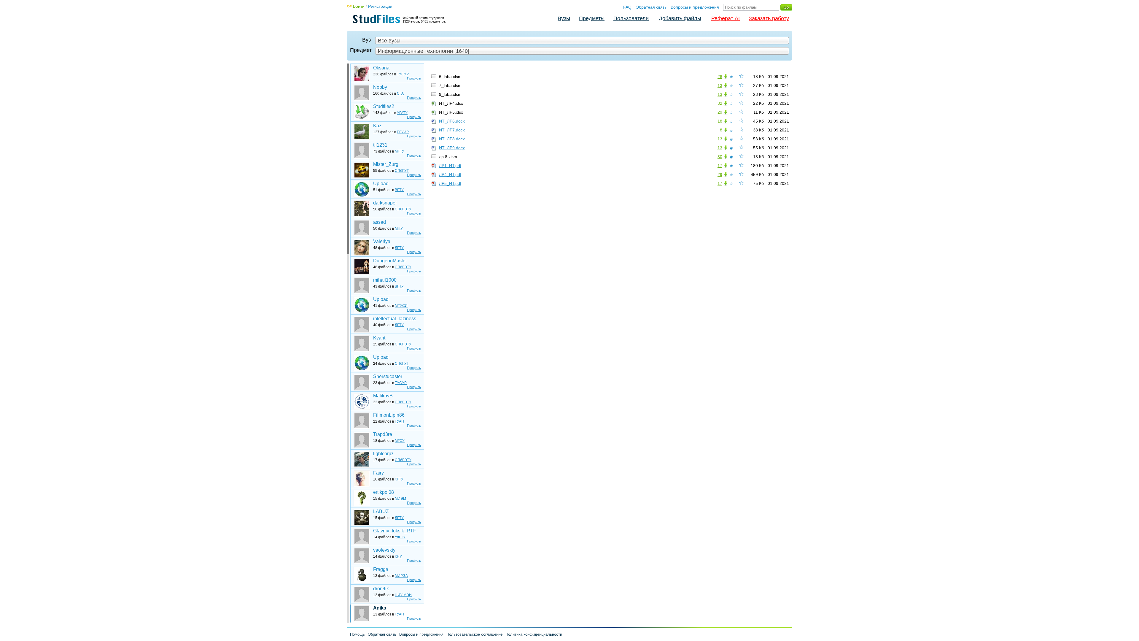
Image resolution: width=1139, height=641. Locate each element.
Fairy (378, 472)
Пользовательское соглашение (474, 634)
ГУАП (399, 421)
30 (720, 156)
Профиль (414, 78)
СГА (400, 93)
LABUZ (381, 511)
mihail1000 (385, 280)
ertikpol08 (383, 492)
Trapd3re (382, 434)
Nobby (380, 87)
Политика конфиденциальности (533, 634)
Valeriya (381, 241)
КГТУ (399, 479)
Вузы (564, 18)
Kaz (377, 125)
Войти (359, 6)
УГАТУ (402, 113)
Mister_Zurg (385, 164)
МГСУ (400, 441)
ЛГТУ (399, 248)
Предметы (592, 18)
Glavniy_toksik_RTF (394, 530)
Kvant (379, 337)
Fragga (380, 569)
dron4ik (381, 588)
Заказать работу (769, 18)
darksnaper (385, 202)
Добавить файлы (680, 18)
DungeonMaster (390, 260)
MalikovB (383, 395)
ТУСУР (403, 74)
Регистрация (380, 6)
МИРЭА (401, 576)
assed (379, 222)
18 (720, 121)
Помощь (357, 634)
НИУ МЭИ (403, 595)
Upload (381, 183)
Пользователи (631, 18)
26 (720, 76)
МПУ (399, 228)
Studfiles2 (383, 106)
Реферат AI (725, 18)
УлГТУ (400, 537)
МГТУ (399, 151)
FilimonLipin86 (389, 415)
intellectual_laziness (394, 318)
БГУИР (403, 132)
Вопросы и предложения (695, 7)
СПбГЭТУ (403, 209)
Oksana (381, 67)
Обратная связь (651, 7)
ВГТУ (399, 190)
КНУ (398, 556)
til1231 (380, 144)
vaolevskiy (384, 550)
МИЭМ (400, 498)
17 (720, 165)
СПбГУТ (402, 171)
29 (720, 112)
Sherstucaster (387, 376)
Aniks (379, 607)
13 (720, 85)
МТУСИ (401, 306)
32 (720, 103)
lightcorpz (383, 453)
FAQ (627, 7)
